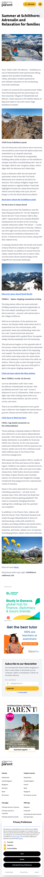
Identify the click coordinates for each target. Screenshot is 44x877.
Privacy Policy (24, 872)
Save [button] (22, 854)
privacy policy (16, 837)
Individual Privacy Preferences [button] (22, 865)
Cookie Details (9, 872)
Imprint (37, 872)
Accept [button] (22, 859)
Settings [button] (20, 838)
